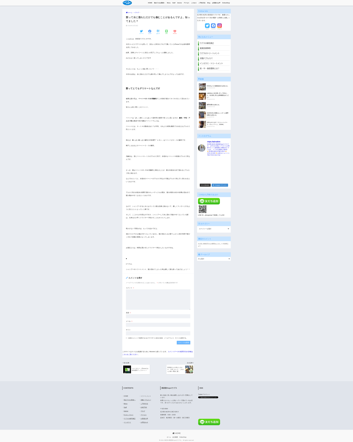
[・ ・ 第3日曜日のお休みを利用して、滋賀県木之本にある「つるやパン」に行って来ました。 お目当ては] (218, 165)
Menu (169, 3)
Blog (208, 3)
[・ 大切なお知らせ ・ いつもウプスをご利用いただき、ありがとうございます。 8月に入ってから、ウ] (218, 160)
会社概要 (175, 437)
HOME (150, 3)
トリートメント (146, 396)
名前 (128, 313)
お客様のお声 (216, 3)
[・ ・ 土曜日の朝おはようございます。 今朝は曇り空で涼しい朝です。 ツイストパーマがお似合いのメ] (201, 170)
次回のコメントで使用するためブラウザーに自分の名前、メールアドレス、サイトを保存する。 (158, 338)
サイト (128, 330)
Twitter (207, 29)
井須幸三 (225, 243)
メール (129, 321)
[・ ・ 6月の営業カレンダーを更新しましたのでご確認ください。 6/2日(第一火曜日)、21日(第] (201, 180)
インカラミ (127, 422)
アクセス (186, 3)
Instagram (219, 29)
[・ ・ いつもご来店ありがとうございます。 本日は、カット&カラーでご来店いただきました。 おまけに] (226, 170)
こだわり (194, 3)
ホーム (169, 437)
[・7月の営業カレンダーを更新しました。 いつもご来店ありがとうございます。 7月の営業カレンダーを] (201, 165)
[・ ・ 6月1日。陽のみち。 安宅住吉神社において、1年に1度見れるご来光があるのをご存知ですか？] (209, 180)
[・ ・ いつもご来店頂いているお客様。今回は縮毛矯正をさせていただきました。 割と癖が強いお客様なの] (218, 175)
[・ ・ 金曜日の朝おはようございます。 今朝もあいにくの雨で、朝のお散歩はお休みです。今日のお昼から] (226, 180)
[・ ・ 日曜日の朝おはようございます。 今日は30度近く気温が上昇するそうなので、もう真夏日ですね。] (218, 180)
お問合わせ (144, 422)
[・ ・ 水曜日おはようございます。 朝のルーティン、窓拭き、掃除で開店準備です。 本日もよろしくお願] (218, 170)
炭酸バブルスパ (146, 400)
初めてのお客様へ (159, 3)
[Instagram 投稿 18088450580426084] (209, 160)
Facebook (213, 29)
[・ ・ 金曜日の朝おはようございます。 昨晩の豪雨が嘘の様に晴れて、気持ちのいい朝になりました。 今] (209, 175)
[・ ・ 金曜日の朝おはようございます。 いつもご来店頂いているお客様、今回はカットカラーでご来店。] (209, 170)
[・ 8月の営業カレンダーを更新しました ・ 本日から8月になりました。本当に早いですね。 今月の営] (226, 160)
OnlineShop (226, 3)
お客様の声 (144, 418)
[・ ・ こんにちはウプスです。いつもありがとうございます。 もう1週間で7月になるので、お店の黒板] (226, 165)
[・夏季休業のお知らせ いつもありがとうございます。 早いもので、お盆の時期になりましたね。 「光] (201, 160)
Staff (173, 3)
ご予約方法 (201, 3)
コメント (130, 288)
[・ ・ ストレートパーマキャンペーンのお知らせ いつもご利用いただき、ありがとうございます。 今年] (226, 175)
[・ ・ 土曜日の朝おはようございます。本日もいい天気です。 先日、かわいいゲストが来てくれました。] (201, 175)
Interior (179, 3)
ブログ (143, 411)
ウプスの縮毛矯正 (130, 418)
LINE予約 (144, 407)
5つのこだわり (128, 415)
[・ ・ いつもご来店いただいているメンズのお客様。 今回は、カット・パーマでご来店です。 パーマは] (209, 165)
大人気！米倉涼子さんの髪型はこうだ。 (209, 243)
